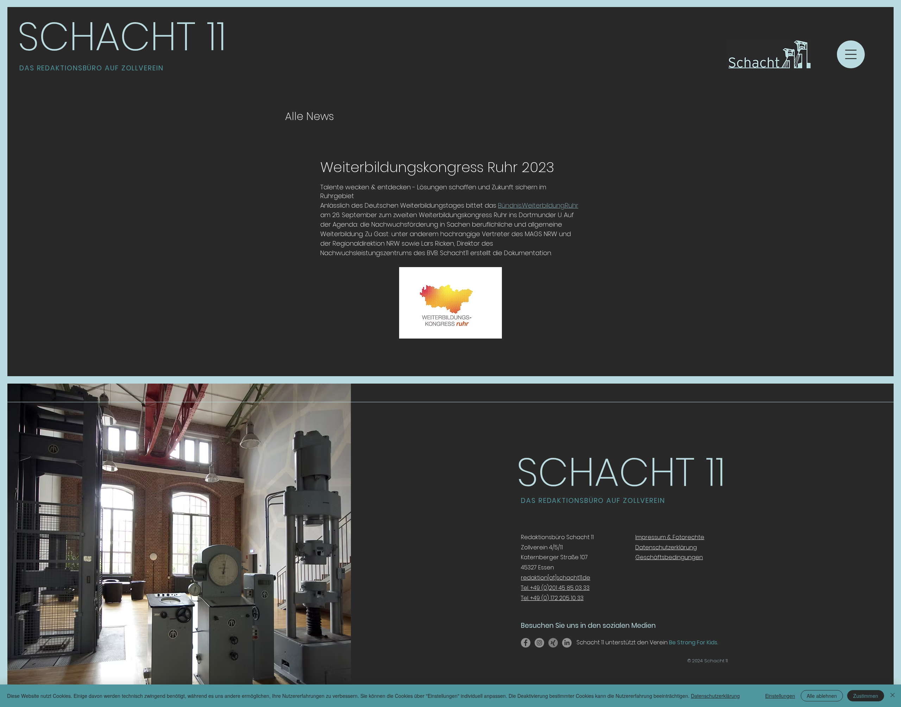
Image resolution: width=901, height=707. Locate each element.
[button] (851, 54)
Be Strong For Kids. (693, 642)
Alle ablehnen (822, 695)
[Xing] (553, 643)
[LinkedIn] (567, 643)
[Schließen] (892, 695)
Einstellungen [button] (780, 695)
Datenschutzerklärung (715, 695)
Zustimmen (865, 695)
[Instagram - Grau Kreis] (539, 643)
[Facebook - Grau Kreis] (525, 643)
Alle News (309, 116)
